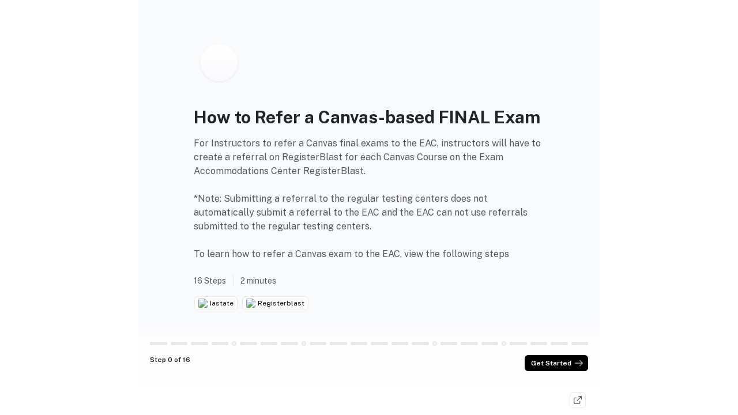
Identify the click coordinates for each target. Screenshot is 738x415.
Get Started (551, 363)
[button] (234, 343)
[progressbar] (158, 343)
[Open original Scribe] (578, 400)
